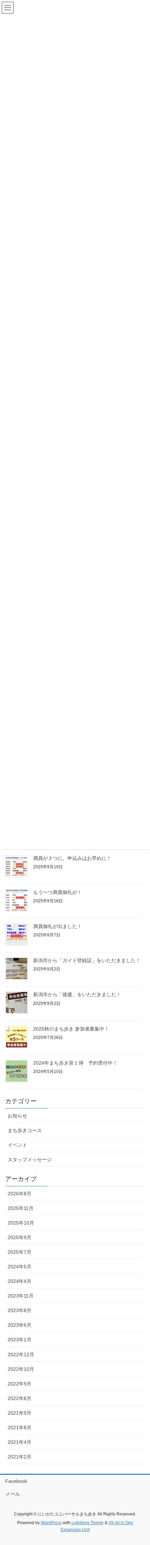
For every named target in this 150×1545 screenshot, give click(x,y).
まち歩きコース (25, 1130)
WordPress (51, 1522)
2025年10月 (21, 1223)
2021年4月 (19, 1442)
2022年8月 (19, 1398)
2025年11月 (20, 1208)
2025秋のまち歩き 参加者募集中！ (71, 1029)
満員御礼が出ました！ (57, 926)
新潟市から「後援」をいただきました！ (77, 994)
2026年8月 (19, 1193)
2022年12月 (21, 1354)
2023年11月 (20, 1296)
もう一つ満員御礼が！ (57, 892)
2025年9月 (19, 1237)
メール (12, 1494)
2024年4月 (19, 1281)
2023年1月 (19, 1339)
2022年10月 (21, 1369)
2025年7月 (19, 1252)
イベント (17, 1145)
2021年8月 (19, 1427)
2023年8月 (19, 1310)
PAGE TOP (139, 1492)
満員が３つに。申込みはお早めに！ (72, 858)
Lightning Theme (88, 1522)
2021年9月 (19, 1413)
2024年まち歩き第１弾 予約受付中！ (75, 1063)
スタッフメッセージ (30, 1159)
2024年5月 (19, 1266)
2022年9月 (19, 1384)
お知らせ (17, 1116)
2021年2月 (19, 1456)
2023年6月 (19, 1325)
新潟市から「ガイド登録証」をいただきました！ (87, 960)
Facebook (16, 1481)
